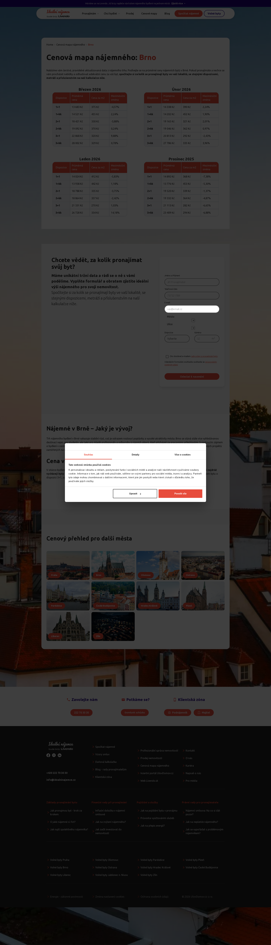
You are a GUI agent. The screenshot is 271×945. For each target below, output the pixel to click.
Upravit (133, 493)
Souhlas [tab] (88, 454)
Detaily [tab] (135, 454)
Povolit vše (180, 493)
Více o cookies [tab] (183, 454)
